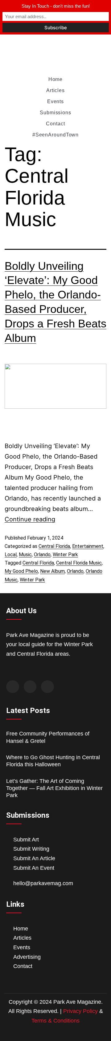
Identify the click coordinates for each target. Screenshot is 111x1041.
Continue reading (30, 519)
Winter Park (65, 554)
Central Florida (54, 546)
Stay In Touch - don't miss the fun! (56, 6)
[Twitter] (30, 686)
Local (11, 554)
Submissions (55, 112)
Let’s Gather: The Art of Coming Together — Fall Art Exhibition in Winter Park (54, 788)
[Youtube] (47, 686)
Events (55, 101)
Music (25, 554)
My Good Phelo (21, 571)
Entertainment (87, 546)
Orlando (42, 554)
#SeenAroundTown (55, 134)
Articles (55, 90)
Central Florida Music (79, 563)
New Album (52, 571)
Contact (55, 123)
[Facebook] (12, 686)
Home (55, 79)
